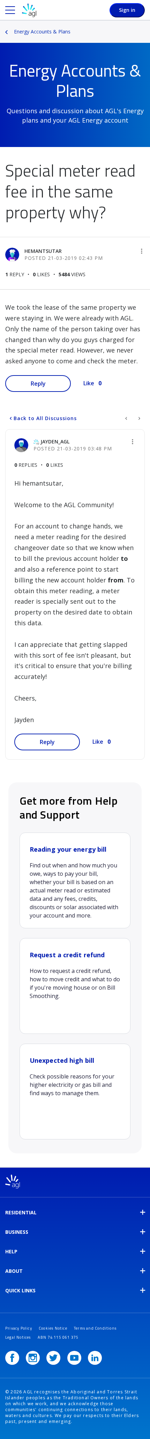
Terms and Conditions (95, 1328)
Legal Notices (18, 1337)
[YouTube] (74, 1358)
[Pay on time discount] (139, 418)
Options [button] (145, 27)
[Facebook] (12, 1358)
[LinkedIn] (95, 1358)
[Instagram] (33, 1358)
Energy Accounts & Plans (42, 31)
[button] (142, 251)
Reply (38, 383)
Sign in (127, 10)
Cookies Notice (53, 1328)
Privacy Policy (18, 1328)
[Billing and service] (127, 418)
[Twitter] (53, 1358)
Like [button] (88, 383)
